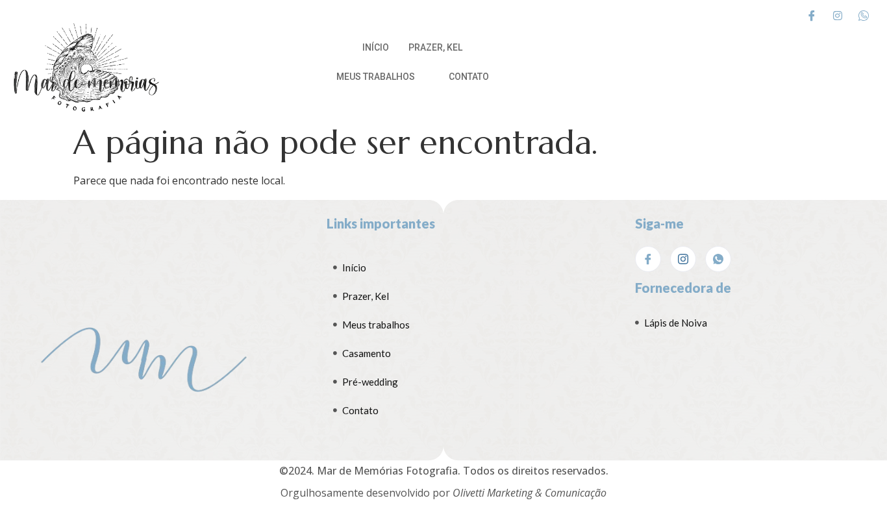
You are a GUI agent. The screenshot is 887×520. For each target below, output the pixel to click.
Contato (469, 76)
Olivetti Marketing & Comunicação (529, 493)
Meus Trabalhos (375, 76)
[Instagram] (837, 15)
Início (375, 47)
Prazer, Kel (435, 47)
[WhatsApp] (718, 259)
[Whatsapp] (863, 15)
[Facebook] (811, 15)
